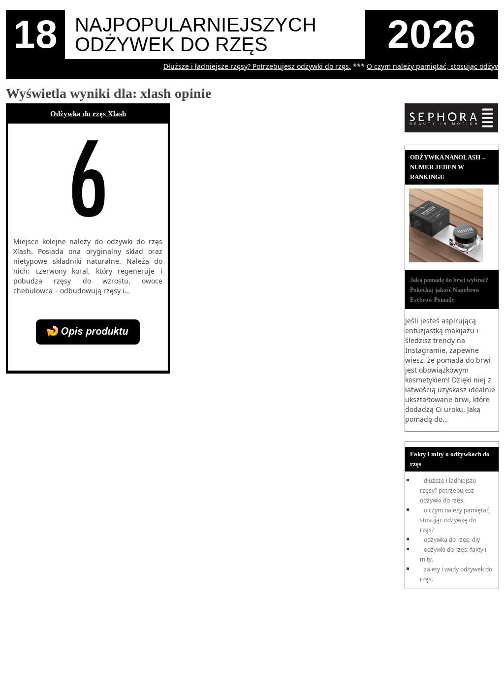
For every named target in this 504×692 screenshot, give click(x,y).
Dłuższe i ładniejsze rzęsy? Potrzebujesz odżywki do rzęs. (251, 66)
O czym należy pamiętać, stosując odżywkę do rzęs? (455, 520)
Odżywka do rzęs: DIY (452, 539)
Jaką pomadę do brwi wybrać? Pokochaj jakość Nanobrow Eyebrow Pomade (449, 290)
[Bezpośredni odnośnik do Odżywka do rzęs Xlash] (87, 224)
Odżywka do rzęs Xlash (88, 114)
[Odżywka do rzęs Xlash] (88, 341)
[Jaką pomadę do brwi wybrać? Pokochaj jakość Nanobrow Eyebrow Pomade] (446, 260)
